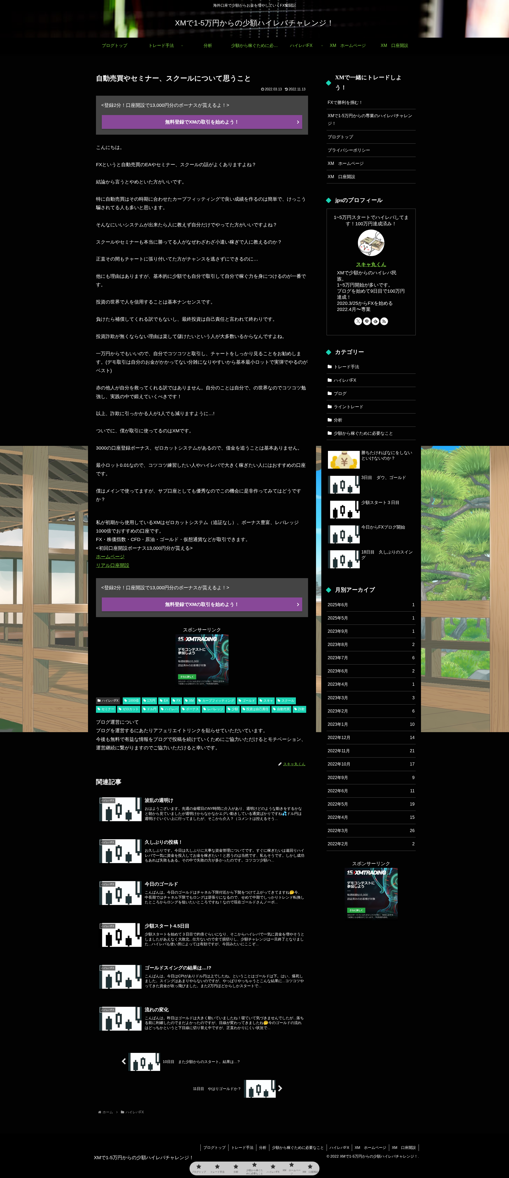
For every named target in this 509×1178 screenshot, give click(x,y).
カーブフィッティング (218, 700)
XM (191, 700)
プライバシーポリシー (349, 150)
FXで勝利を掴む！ (345, 102)
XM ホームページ (346, 163)
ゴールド (248, 700)
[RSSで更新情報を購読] (384, 321)
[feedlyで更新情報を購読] (375, 321)
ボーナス (192, 709)
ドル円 (151, 709)
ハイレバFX (110, 700)
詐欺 (301, 709)
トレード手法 (242, 1147)
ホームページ (110, 556)
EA (166, 700)
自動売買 (283, 709)
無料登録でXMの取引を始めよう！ (202, 122)
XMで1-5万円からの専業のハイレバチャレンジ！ (370, 119)
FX (179, 700)
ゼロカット (131, 709)
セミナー (108, 709)
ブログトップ (340, 136)
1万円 (151, 700)
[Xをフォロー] (358, 321)
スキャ (268, 700)
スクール (288, 700)
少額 (235, 709)
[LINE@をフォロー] (367, 321)
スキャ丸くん (371, 264)
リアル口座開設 (112, 565)
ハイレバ (171, 709)
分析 (262, 1147)
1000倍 (133, 700)
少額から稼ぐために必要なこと (298, 1147)
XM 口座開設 (341, 176)
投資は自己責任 (257, 709)
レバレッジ (215, 709)
